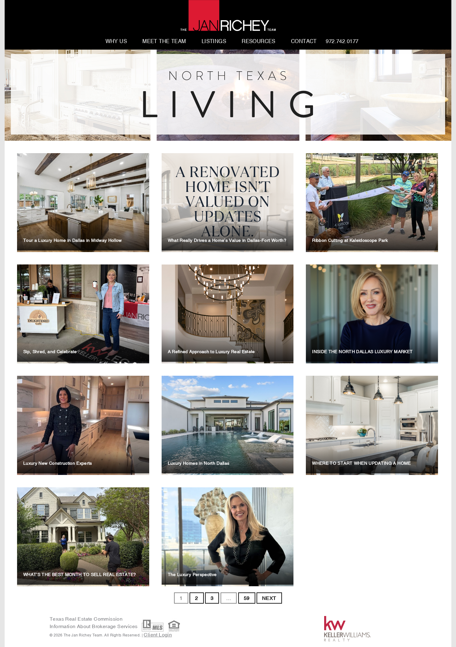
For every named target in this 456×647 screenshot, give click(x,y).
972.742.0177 (342, 41)
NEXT (269, 598)
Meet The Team (164, 41)
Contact (304, 41)
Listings (214, 41)
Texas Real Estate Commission (86, 619)
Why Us (116, 41)
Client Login (158, 634)
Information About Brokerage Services (94, 626)
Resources (258, 41)
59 (247, 598)
